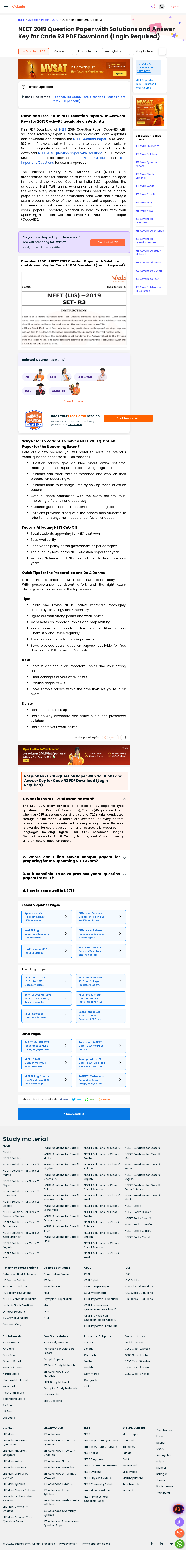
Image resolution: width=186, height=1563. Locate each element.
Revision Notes (134, 1342)
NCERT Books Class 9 (138, 1231)
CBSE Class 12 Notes (137, 1349)
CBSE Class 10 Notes (137, 1361)
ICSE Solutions (134, 1280)
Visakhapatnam (133, 1478)
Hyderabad (130, 1465)
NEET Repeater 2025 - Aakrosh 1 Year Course (146, 84)
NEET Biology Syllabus (97, 1490)
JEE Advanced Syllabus (58, 1484)
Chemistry (91, 1355)
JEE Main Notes (12, 1461)
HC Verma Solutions (16, 1280)
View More (72, 401)
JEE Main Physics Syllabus (19, 1490)
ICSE (127, 1274)
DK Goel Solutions (14, 1311)
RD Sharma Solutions (16, 1286)
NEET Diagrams (93, 1459)
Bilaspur (161, 1467)
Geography (91, 1380)
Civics (88, 1386)
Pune (159, 1436)
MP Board (9, 1386)
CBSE (87, 1274)
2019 (55, 19)
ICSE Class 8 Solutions (139, 1299)
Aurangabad (164, 1455)
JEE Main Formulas (14, 1467)
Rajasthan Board (13, 1392)
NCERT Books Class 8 (138, 1237)
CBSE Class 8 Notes (137, 1374)
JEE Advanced (52, 1286)
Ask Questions (53, 1401)
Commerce (91, 1374)
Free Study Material (56, 1342)
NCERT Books (133, 1206)
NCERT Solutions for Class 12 (21, 1164)
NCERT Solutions (13, 1158)
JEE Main (49, 1280)
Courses (59, 51)
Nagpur (161, 1442)
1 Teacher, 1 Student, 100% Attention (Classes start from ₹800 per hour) (88, 99)
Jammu (161, 1480)
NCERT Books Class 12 (138, 1212)
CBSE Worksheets (95, 1293)
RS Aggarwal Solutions (17, 1293)
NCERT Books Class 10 (138, 1224)
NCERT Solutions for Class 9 (101, 1206)
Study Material (144, 51)
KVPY (47, 1311)
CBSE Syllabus (93, 1280)
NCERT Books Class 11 (138, 1218)
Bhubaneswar (165, 1486)
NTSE (47, 1318)
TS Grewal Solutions (15, 1318)
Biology (88, 1349)
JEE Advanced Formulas (59, 1467)
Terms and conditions (96, 1544)
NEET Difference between (100, 1465)
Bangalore (129, 1446)
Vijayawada (130, 1472)
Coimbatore (164, 1430)
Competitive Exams (56, 1274)
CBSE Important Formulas (100, 1326)
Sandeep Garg (12, 1324)
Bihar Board (10, 1355)
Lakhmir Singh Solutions (18, 1305)
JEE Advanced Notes (57, 1461)
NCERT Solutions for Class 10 (102, 1148)
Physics (89, 1342)
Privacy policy (68, 1544)
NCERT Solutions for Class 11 (61, 1148)
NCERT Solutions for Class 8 (142, 1148)
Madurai (128, 1490)
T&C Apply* (75, 424)
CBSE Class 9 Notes (137, 1367)
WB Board (9, 1418)
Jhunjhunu (163, 1493)
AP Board (8, 1349)
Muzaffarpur (131, 1434)
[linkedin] (161, 1544)
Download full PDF (108, 242)
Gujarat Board (12, 1361)
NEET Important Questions (101, 1440)
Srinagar (161, 1474)
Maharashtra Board (15, 1380)
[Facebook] (152, 1544)
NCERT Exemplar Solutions (19, 1299)
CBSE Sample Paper (96, 1286)
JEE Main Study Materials (59, 1365)
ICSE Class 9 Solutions (139, 1293)
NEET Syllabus (92, 1472)
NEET (21, 19)
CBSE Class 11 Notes (137, 1355)
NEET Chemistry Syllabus (100, 1484)
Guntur (160, 1449)
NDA (46, 1305)
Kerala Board (11, 1374)
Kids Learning (52, 1394)
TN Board (9, 1405)
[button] (33, 377)
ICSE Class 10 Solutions (139, 1286)
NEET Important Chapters (100, 1446)
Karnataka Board (13, 1367)
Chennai (128, 1440)
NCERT (7, 1152)
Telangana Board (14, 1399)
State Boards (11, 1342)
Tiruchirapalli (131, 1484)
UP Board (8, 1411)
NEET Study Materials (57, 1382)
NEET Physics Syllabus (98, 1478)
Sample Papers (53, 1359)
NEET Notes (91, 1453)
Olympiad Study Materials (60, 1388)
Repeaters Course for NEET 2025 (145, 67)
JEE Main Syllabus (14, 1484)
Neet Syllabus (113, 51)
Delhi (126, 1459)
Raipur (160, 1461)
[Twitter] (171, 1544)
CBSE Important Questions (101, 1299)
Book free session (128, 418)
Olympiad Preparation (58, 1299)
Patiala (127, 1453)
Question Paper (38, 19)
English (88, 1367)
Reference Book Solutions (19, 1274)
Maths (88, 1361)
